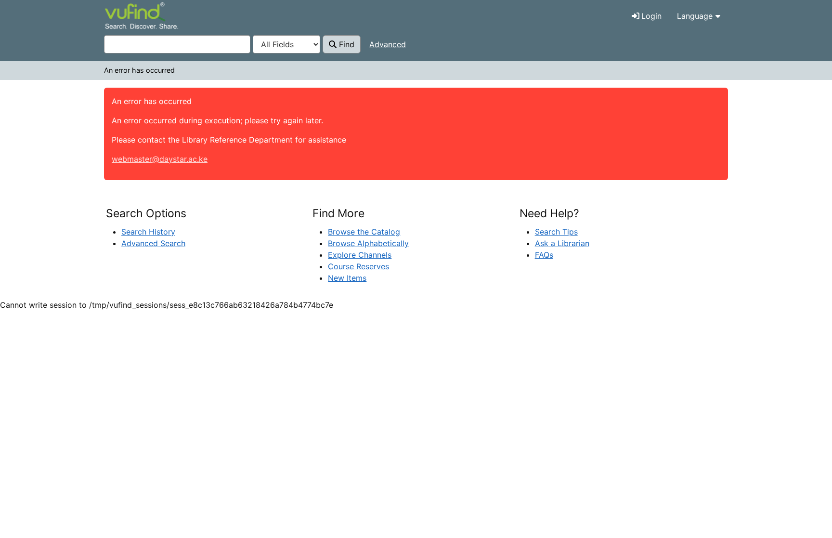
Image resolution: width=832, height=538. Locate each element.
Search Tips (556, 231)
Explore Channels (359, 255)
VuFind (121, 16)
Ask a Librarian (562, 243)
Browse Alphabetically (368, 243)
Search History (148, 231)
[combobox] (177, 44)
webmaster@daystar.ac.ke (160, 159)
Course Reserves (358, 266)
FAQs (544, 255)
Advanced (387, 44)
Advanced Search (153, 243)
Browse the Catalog (364, 231)
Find (345, 44)
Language (695, 16)
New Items (347, 278)
